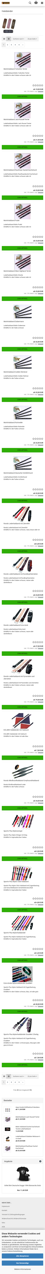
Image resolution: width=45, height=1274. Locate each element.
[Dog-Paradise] (5, 3)
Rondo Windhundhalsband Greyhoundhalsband (21, 780)
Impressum (6, 1206)
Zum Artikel (22, 96)
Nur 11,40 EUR (22, 1190)
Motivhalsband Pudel (11, 220)
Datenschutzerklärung (14, 1251)
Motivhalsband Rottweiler (13, 422)
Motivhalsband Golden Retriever (15, 372)
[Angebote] (40, 1161)
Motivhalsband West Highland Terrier (17, 271)
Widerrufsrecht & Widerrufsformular (14, 1218)
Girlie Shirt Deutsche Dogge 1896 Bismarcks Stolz (22, 1185)
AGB (3, 1227)
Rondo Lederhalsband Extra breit (16, 625)
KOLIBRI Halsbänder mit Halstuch (16, 730)
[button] (4, 39)
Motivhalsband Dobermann (14, 321)
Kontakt (4, 1210)
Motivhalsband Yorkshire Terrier (15, 69)
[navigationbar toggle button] (42, 3)
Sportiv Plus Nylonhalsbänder (15, 933)
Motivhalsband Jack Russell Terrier (16, 119)
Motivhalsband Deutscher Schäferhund (18, 473)
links (3, 1223)
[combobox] (18, 39)
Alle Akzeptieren (22, 1256)
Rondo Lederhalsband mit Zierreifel (17, 523)
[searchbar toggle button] (30, 3)
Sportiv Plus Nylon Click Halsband (16, 881)
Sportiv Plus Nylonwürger (13, 831)
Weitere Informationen (22, 1269)
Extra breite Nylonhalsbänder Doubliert (18, 983)
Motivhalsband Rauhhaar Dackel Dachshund (20, 170)
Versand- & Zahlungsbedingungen (13, 1214)
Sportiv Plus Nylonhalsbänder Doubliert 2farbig (21, 1034)
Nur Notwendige (22, 1263)
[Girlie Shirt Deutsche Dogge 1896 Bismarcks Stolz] (22, 1173)
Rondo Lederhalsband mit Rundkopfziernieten (21, 574)
